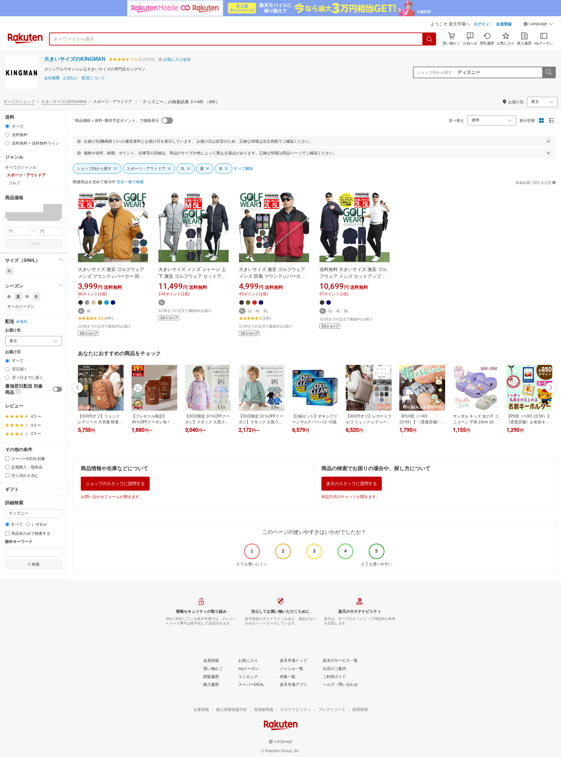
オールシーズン (20, 306)
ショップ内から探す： (436, 72)
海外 (24, 321)
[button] (538, 24)
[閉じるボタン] (548, 141)
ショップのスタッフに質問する (115, 483)
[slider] (5, 220)
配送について (93, 78)
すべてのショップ (19, 101)
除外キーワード (18, 542)
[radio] (7, 126)
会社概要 (52, 78)
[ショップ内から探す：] (548, 72)
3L (9, 271)
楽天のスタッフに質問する (351, 483)
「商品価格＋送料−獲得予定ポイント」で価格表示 (115, 120)
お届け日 (13, 352)
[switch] (57, 389)
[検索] (429, 38)
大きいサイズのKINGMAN (75, 59)
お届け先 (13, 330)
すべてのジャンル (20, 167)
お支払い (71, 78)
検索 (36, 243)
